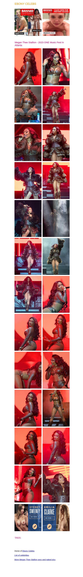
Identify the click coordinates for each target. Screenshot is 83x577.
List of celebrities (21, 555)
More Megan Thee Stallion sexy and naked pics (34, 560)
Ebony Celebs (28, 551)
